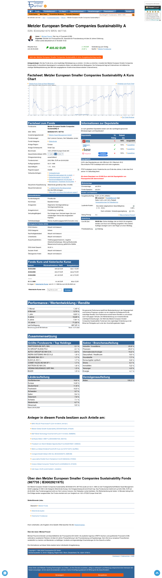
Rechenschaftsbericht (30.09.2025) (60, 179)
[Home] (30, 11)
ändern (106, 570)
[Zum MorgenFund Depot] (87, 153)
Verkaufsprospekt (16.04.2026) (59, 177)
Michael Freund (47, 36)
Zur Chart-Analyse (128, 117)
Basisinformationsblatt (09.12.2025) (60, 175)
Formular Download (72, 14)
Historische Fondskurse (39, 516)
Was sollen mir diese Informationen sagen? (63, 192)
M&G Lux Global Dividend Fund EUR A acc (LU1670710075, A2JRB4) (55, 449)
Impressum (116, 556)
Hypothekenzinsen (77, 11)
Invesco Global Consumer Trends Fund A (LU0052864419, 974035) (54, 464)
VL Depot (62, 11)
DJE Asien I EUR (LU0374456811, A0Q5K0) (46, 469)
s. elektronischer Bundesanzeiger (60, 188)
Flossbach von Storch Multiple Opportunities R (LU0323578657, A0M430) (56, 444)
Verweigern (59, 575)
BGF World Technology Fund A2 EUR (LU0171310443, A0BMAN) (53, 434)
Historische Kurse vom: (36, 289)
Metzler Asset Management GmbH (60, 135)
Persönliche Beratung (57, 14)
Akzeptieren (102, 575)
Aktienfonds (53, 141)
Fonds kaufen (33, 14)
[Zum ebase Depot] (87, 149)
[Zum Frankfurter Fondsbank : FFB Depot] (87, 141)
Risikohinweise (79, 525)
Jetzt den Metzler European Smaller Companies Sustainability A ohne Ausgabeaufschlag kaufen (65, 57)
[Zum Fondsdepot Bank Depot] (87, 145)
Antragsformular (54, 173)
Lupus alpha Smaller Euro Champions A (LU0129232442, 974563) (54, 459)
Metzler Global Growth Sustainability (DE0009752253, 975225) (53, 429)
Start (43, 17)
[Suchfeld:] (116, 15)
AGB (132, 556)
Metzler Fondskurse (104, 49)
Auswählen (131, 145)
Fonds (37, 11)
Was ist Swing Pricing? (127, 215)
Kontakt (129, 11)
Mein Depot (43, 14)
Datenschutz (125, 556)
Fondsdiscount (49, 11)
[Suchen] (133, 15)
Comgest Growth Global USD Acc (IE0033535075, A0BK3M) (52, 454)
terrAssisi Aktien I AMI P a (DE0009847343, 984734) (49, 439)
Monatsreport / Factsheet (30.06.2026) (61, 182)
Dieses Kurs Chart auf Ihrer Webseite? (42, 84)
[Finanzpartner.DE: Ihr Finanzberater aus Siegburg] (37, 4)
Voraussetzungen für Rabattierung (106, 202)
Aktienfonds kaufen (38, 511)
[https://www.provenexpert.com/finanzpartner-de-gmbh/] (153, 11)
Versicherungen (94, 11)
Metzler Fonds (43, 506)
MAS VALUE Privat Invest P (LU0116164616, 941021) (50, 423)
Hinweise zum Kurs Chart (125, 84)
